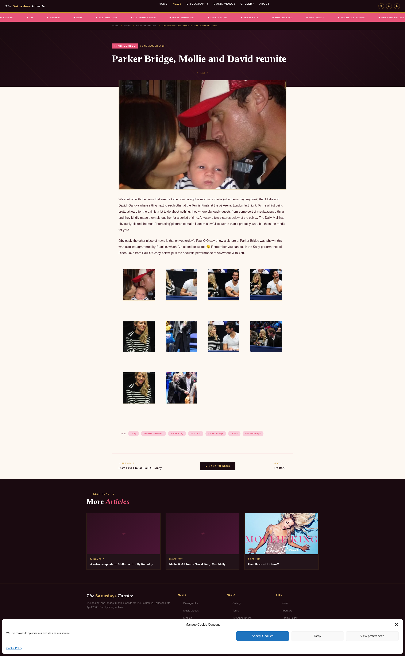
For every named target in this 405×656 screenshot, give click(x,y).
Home (163, 4)
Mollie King (177, 433)
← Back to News (217, 466)
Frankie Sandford (153, 433)
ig (389, 6)
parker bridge (215, 433)
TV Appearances (241, 618)
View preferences (372, 636)
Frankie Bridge (146, 25)
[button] (396, 624)
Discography (197, 4)
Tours (235, 610)
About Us (287, 610)
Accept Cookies (263, 636)
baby (133, 433)
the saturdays (253, 433)
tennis (234, 433)
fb (397, 6)
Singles (187, 618)
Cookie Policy (14, 648)
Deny (317, 636)
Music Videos (224, 4)
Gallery (247, 4)
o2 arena (196, 433)
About (264, 4)
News (177, 4)
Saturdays (25, 6)
